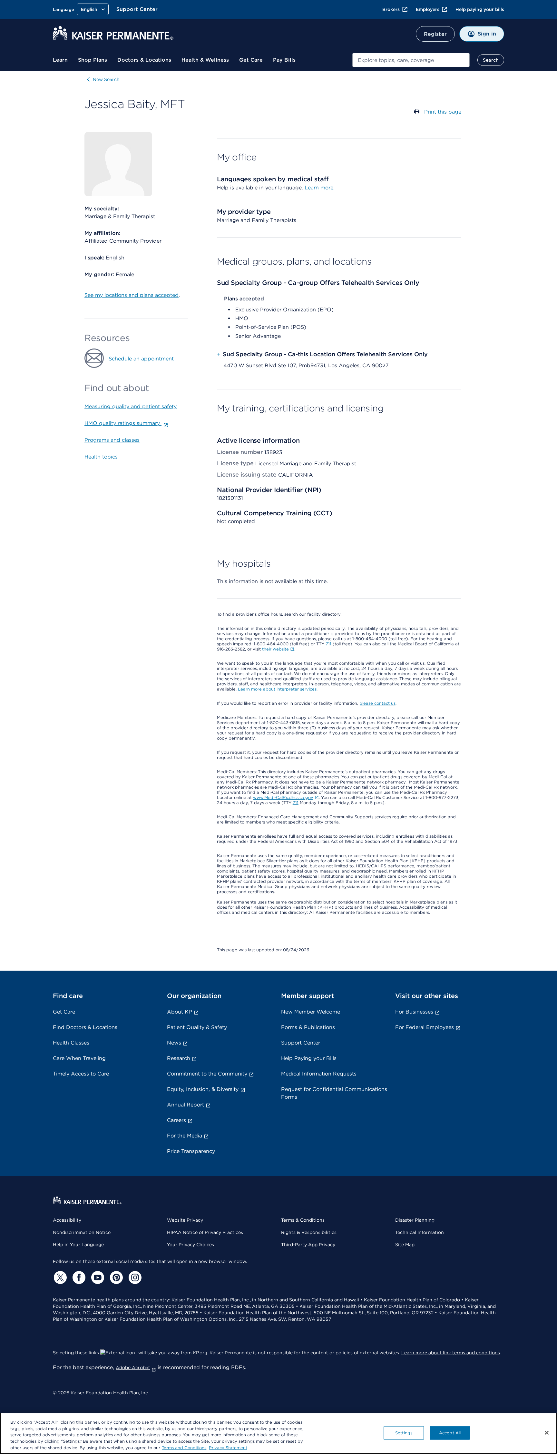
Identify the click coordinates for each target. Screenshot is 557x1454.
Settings (403, 1432)
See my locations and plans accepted (131, 295)
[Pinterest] (115, 1277)
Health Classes (71, 1043)
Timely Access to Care (81, 1074)
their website (275, 649)
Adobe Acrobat (133, 1367)
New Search (106, 79)
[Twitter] (59, 1277)
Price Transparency (191, 1151)
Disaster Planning (415, 1220)
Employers (427, 9)
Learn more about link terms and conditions (450, 1352)
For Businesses (414, 1012)
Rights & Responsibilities (309, 1232)
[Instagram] (134, 1277)
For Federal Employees (424, 1027)
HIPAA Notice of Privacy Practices (205, 1232)
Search (491, 60)
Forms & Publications (308, 1027)
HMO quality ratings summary (122, 423)
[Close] (547, 1433)
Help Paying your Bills (309, 1058)
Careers (176, 1120)
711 (328, 643)
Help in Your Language (78, 1244)
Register (435, 34)
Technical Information (419, 1232)
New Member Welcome (310, 1012)
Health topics (101, 457)
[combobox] (411, 60)
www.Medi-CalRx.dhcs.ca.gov (283, 797)
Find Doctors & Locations (85, 1027)
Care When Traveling (79, 1058)
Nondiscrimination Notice (82, 1232)
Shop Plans (92, 60)
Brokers (391, 9)
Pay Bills (284, 60)
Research (178, 1058)
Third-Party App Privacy (308, 1244)
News (174, 1043)
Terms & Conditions (303, 1220)
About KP (179, 1012)
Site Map (405, 1244)
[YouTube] (96, 1277)
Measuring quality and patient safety (130, 406)
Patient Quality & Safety (197, 1027)
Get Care (251, 60)
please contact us (377, 703)
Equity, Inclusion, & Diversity (203, 1089)
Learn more (319, 188)
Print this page (442, 112)
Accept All (450, 1432)
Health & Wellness (205, 60)
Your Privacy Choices (190, 1244)
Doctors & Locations (144, 60)
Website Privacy (185, 1220)
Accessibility (67, 1220)
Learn (60, 60)
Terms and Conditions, (184, 1447)
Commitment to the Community (207, 1074)
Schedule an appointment (141, 359)
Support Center (137, 9)
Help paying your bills (479, 9)
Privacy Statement (228, 1447)
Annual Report (185, 1105)
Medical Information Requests (319, 1074)
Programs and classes (112, 440)
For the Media (184, 1136)
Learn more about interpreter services (277, 689)
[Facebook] (78, 1277)
